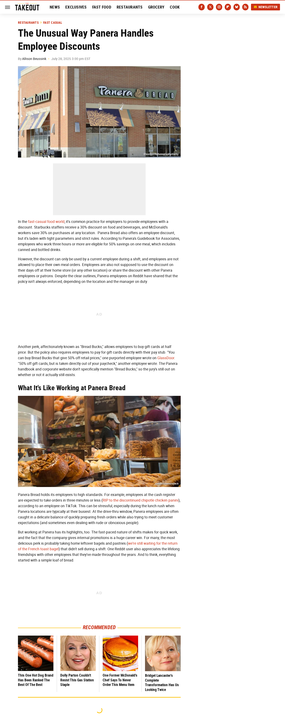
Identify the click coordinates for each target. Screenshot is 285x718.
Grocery (156, 7)
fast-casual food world (46, 221)
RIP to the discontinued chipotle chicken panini (140, 500)
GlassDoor (165, 358)
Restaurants (130, 7)
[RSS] (245, 7)
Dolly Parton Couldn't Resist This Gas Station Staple (77, 680)
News (55, 7)
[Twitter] (210, 7)
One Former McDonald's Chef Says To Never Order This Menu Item (120, 680)
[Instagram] (219, 7)
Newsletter (268, 7)
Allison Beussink (34, 59)
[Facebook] (201, 7)
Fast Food (101, 7)
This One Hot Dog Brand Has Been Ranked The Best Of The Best (35, 680)
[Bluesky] (236, 7)
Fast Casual (52, 22)
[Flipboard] (228, 7)
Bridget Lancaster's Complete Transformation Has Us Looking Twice (162, 682)
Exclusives (76, 7)
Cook (175, 7)
